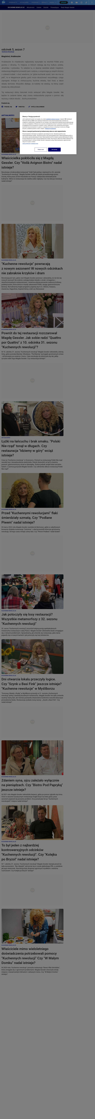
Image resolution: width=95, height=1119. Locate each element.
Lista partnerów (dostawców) (30, 143)
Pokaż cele (41, 149)
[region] (48, 133)
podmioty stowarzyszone (52, 119)
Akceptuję (54, 149)
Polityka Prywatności (50, 128)
